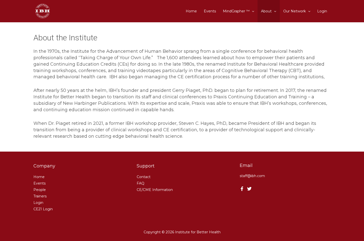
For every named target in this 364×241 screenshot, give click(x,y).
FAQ (140, 183)
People (39, 189)
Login (38, 202)
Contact (144, 177)
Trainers (40, 196)
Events (39, 183)
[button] (252, 11)
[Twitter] (249, 189)
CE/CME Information (155, 189)
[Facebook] (242, 189)
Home (39, 177)
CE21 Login (43, 209)
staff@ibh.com (252, 176)
